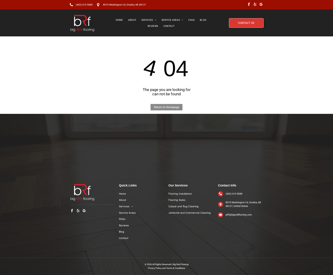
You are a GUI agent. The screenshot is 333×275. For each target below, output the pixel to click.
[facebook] (248, 5)
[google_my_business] (261, 5)
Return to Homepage (166, 107)
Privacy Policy (154, 268)
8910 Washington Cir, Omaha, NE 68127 (124, 4)
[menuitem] (119, 20)
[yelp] (255, 5)
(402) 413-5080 (84, 4)
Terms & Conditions (175, 268)
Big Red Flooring (181, 264)
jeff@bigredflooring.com (239, 214)
